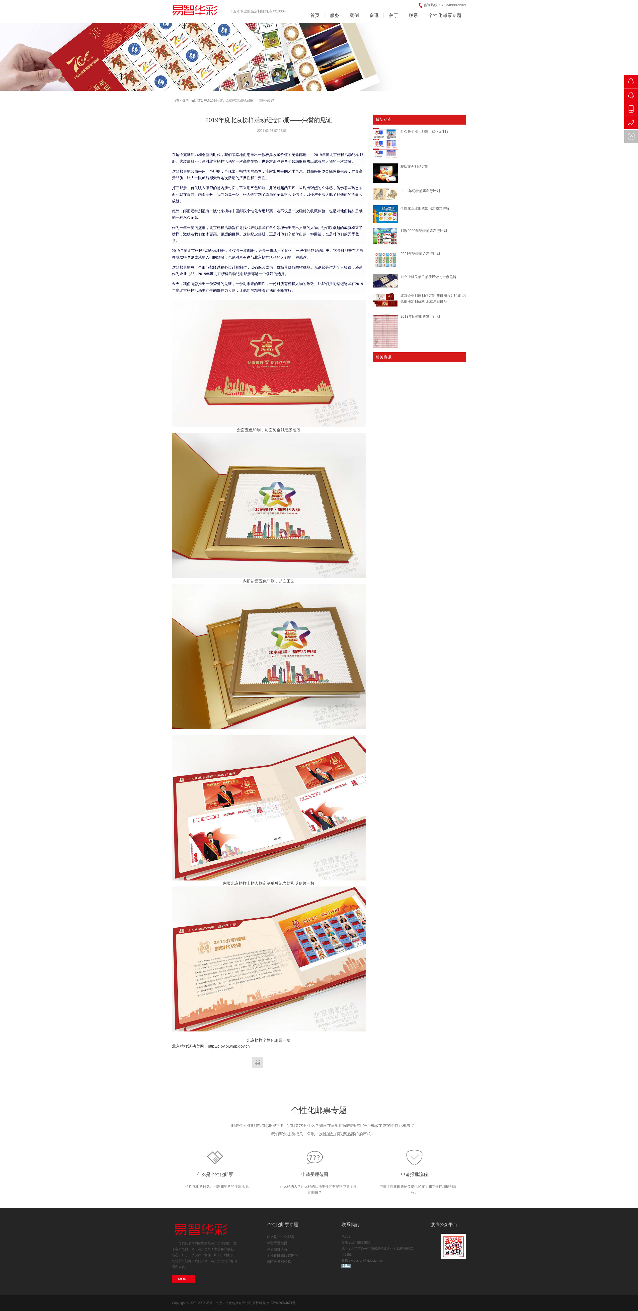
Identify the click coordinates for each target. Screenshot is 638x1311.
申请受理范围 (314, 1174)
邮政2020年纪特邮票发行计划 (423, 231)
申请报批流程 (414, 1174)
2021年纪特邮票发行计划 (420, 254)
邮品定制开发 (201, 100)
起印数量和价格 (279, 1262)
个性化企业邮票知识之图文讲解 (424, 208)
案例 (186, 100)
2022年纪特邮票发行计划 (420, 191)
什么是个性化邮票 (215, 1174)
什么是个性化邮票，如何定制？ (424, 131)
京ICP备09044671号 (281, 1303)
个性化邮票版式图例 (282, 1255)
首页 (315, 15)
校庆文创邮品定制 (414, 166)
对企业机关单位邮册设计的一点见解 (428, 277)
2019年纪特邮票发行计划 (420, 316)
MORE (183, 1279)
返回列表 (257, 1062)
